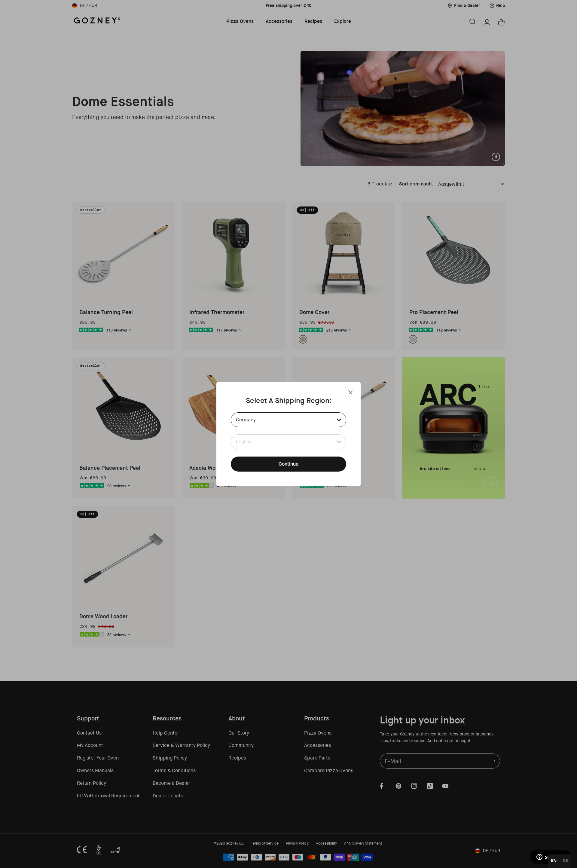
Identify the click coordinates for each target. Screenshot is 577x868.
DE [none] (565, 860)
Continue (288, 464)
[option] (565, 861)
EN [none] (554, 860)
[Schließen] (350, 392)
